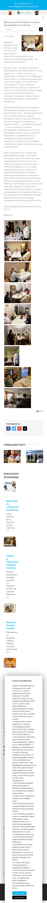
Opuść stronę (19, 897)
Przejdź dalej (19, 893)
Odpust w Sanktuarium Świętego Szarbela (12, 562)
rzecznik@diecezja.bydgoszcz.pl (24, 6)
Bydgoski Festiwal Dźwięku (11, 625)
